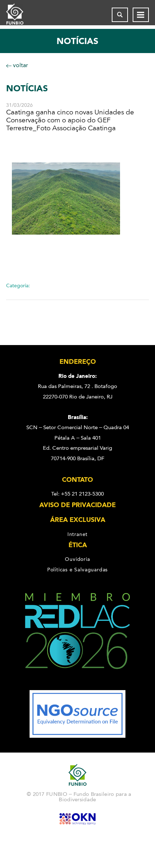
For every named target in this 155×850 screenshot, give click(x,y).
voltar (20, 65)
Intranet (77, 534)
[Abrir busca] (120, 15)
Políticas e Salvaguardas (77, 569)
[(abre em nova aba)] (77, 685)
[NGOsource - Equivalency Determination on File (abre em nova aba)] (77, 736)
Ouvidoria (77, 559)
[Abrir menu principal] (141, 15)
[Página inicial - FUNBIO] (20, 15)
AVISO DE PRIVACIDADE (77, 505)
